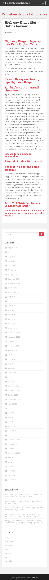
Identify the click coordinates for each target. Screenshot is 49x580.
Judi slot (8, 557)
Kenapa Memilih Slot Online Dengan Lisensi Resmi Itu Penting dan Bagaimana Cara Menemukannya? (23, 515)
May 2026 (11, 256)
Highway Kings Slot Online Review (20, 24)
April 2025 (11, 315)
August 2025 (12, 297)
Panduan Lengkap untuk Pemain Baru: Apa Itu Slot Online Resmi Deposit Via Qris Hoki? (23, 495)
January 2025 (12, 328)
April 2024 (11, 368)
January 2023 (12, 435)
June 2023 (11, 413)
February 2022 (13, 480)
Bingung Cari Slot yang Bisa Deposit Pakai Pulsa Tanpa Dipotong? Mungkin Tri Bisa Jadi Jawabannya (24, 522)
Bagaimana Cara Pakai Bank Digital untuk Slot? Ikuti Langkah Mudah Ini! (24, 502)
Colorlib (20, 578)
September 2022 (14, 453)
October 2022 (13, 448)
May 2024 (11, 364)
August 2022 (12, 457)
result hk (8, 553)
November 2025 (14, 283)
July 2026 (11, 252)
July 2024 (11, 355)
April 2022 (11, 471)
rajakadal (8, 561)
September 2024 (14, 346)
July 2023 (11, 408)
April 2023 (11, 422)
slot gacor (9, 538)
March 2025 (12, 319)
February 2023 (13, 431)
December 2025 (14, 279)
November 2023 (14, 390)
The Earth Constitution (16, 2)
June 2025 (11, 306)
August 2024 (12, 350)
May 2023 (11, 417)
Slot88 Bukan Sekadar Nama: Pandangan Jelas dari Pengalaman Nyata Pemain (24, 509)
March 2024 (12, 373)
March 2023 (12, 426)
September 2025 (14, 292)
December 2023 (14, 386)
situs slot (8, 546)
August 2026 (12, 248)
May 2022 (11, 466)
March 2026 (12, 265)
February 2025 (13, 323)
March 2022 (12, 475)
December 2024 (14, 332)
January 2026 (12, 274)
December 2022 (14, 440)
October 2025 (13, 288)
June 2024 (11, 359)
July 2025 (11, 301)
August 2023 (12, 404)
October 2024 (13, 341)
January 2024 (12, 381)
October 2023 (13, 395)
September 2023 (14, 399)
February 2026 (13, 270)
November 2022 (14, 444)
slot (6, 549)
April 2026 (11, 261)
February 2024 (13, 377)
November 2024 (14, 337)
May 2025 (11, 310)
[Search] (41, 234)
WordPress (34, 578)
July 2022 (11, 462)
